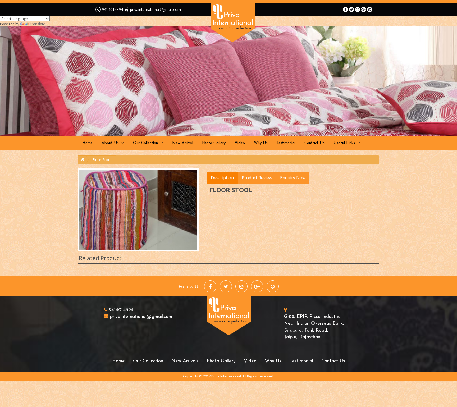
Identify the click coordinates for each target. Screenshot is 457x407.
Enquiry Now (292, 178)
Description (222, 178)
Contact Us (314, 143)
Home (87, 143)
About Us (110, 143)
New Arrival (182, 143)
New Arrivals (185, 361)
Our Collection (145, 143)
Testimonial (286, 143)
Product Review (257, 178)
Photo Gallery (214, 143)
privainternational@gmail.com (155, 9)
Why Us (261, 143)
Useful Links (344, 143)
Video (240, 143)
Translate (37, 23)
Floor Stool (101, 159)
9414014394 (112, 9)
